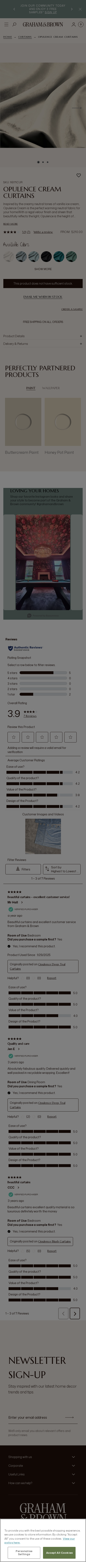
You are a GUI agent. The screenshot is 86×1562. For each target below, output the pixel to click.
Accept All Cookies (59, 1553)
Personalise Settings (24, 1552)
